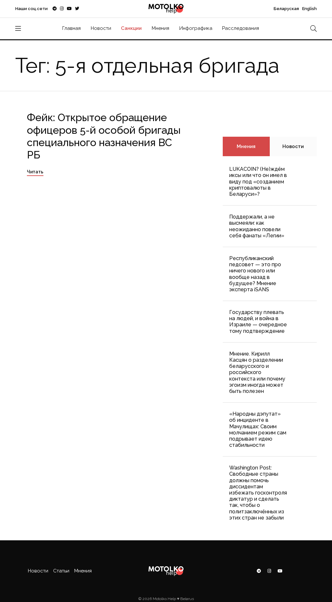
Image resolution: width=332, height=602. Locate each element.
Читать (35, 171)
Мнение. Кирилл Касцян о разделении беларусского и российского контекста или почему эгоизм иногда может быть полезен (257, 372)
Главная (71, 28)
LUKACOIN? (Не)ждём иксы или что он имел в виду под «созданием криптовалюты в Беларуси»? (258, 181)
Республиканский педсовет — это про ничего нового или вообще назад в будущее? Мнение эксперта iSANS (255, 274)
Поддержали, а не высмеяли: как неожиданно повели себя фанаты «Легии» (256, 226)
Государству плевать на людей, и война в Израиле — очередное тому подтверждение (258, 321)
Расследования (240, 28)
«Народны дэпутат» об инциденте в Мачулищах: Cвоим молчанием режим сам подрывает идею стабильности (257, 429)
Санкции (131, 28)
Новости (101, 28)
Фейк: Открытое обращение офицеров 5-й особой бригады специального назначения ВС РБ (104, 136)
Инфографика (195, 28)
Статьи (61, 571)
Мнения (160, 28)
